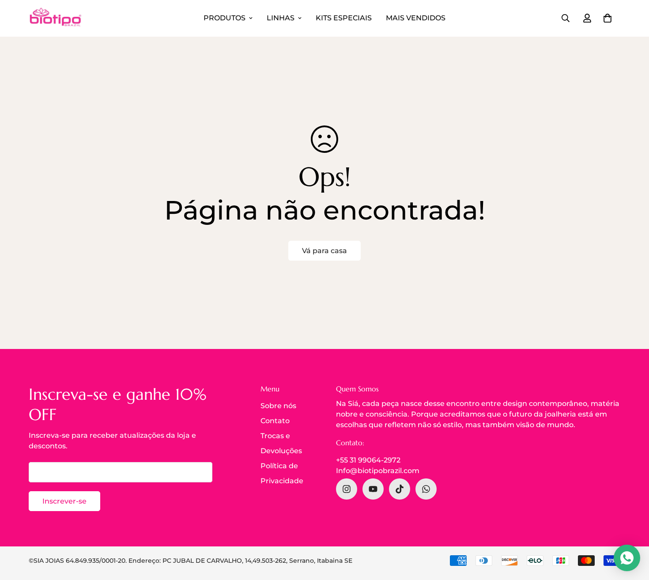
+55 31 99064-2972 (368, 460)
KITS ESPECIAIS (344, 18)
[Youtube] (373, 489)
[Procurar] (565, 18)
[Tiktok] (399, 489)
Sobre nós (278, 406)
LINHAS (280, 18)
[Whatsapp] (426, 489)
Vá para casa (324, 250)
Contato (275, 421)
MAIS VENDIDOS (415, 18)
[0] (607, 18)
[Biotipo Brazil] (55, 18)
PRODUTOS (224, 18)
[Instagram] (346, 489)
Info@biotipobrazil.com (377, 470)
